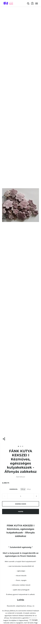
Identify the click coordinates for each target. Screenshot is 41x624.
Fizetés (20, 511)
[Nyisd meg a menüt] (36, 3)
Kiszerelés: (13, 489)
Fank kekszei (20, 477)
